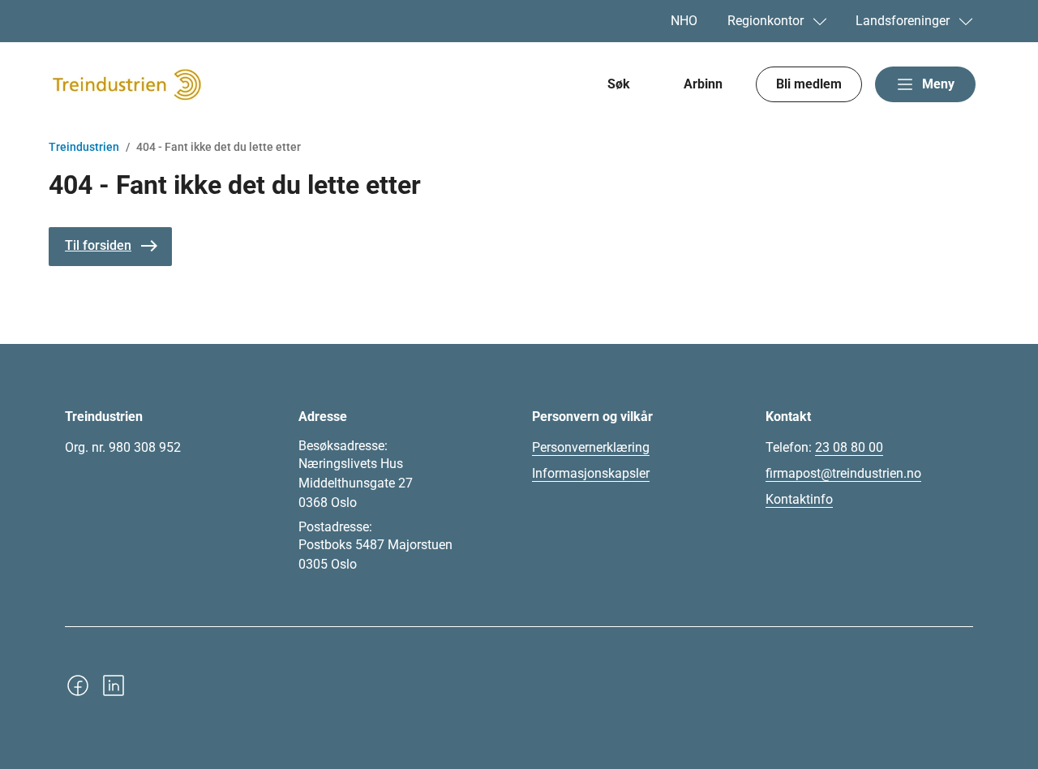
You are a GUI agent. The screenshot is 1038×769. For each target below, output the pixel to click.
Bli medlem (809, 84)
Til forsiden (98, 245)
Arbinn (703, 84)
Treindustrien (84, 146)
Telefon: (824, 447)
